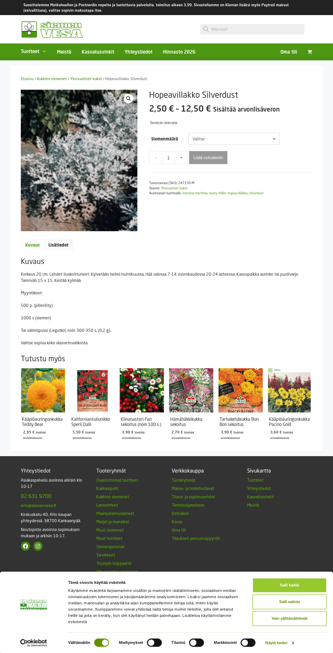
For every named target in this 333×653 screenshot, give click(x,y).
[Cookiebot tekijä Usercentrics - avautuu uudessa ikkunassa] (33, 643)
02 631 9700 (36, 496)
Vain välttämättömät (290, 618)
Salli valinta (289, 601)
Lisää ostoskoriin (208, 157)
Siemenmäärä (164, 138)
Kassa (177, 521)
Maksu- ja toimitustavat (193, 488)
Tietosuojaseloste (188, 504)
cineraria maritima (195, 193)
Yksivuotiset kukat (86, 78)
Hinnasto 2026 (179, 52)
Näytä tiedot (276, 643)
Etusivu (27, 78)
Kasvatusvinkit (98, 52)
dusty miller (217, 193)
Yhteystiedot (138, 52)
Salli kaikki (289, 585)
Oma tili (288, 52)
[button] (128, 98)
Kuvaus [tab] (32, 245)
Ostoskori (180, 513)
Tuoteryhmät (183, 479)
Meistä (64, 52)
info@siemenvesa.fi (38, 505)
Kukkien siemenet (52, 78)
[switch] (154, 642)
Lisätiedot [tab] (58, 245)
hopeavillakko (238, 193)
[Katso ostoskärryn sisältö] (309, 52)
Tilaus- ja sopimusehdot (193, 496)
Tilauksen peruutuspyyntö (196, 538)
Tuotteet (30, 51)
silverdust (256, 193)
